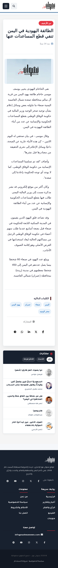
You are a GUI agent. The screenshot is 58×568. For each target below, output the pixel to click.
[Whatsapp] (22, 331)
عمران (27, 305)
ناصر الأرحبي (37, 430)
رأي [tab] (49, 359)
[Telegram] (15, 331)
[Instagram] (23, 481)
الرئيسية (50, 497)
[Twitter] (36, 331)
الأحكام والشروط (19, 508)
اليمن (47, 305)
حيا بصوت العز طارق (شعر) (28, 370)
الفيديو (51, 513)
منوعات (51, 519)
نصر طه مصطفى (35, 404)
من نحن (24, 497)
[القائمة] (6, 6)
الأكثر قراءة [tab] (29, 359)
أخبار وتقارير (49, 502)
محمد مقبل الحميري (33, 389)
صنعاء (37, 305)
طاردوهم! (37, 411)
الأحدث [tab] (41, 359)
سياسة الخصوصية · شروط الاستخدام (29, 561)
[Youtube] (15, 481)
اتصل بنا (23, 513)
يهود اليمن (16, 305)
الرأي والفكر (49, 508)
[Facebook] (43, 331)
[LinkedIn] (29, 331)
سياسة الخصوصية (18, 502)
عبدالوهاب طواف (35, 415)
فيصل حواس (36, 374)
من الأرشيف (46, 23)
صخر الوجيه (44, 311)
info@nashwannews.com (27, 535)
